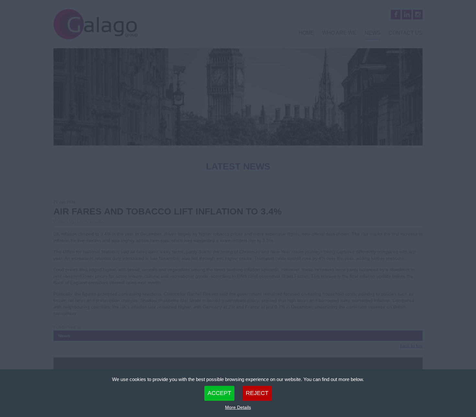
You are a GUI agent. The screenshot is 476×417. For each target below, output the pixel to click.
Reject (257, 393)
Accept (219, 393)
